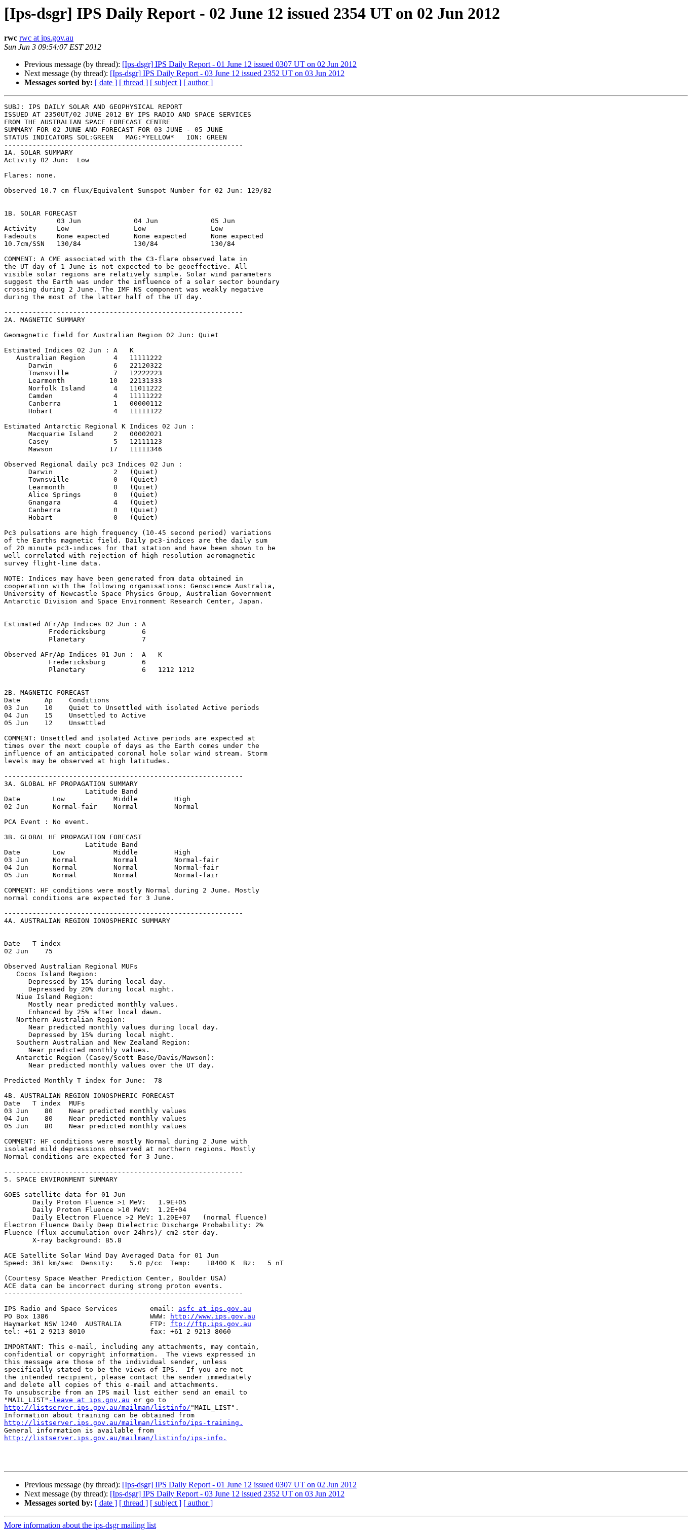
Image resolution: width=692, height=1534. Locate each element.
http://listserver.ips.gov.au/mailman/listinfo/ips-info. (115, 1438)
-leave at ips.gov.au (89, 1400)
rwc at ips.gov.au (46, 37)
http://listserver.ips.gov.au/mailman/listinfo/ (97, 1407)
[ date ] (106, 82)
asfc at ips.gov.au (214, 1308)
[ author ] (198, 82)
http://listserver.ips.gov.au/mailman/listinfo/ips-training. (123, 1422)
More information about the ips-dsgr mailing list (80, 1525)
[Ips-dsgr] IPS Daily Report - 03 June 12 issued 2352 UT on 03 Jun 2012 (227, 73)
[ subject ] (165, 82)
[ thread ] (133, 82)
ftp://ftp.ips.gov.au (210, 1324)
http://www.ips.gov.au (212, 1316)
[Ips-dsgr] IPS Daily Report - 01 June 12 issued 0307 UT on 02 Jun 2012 (239, 64)
